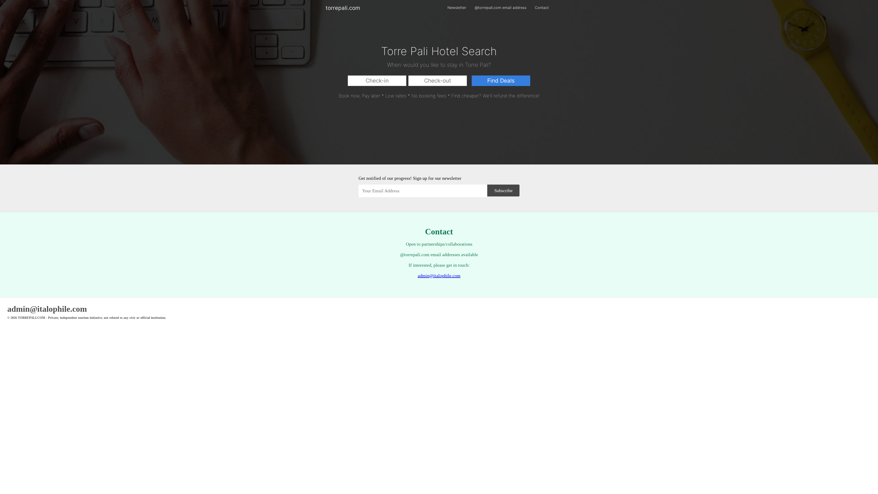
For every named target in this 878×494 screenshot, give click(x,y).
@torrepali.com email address (500, 7)
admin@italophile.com (439, 275)
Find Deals (501, 80)
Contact (542, 7)
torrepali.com (329, 8)
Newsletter (456, 7)
